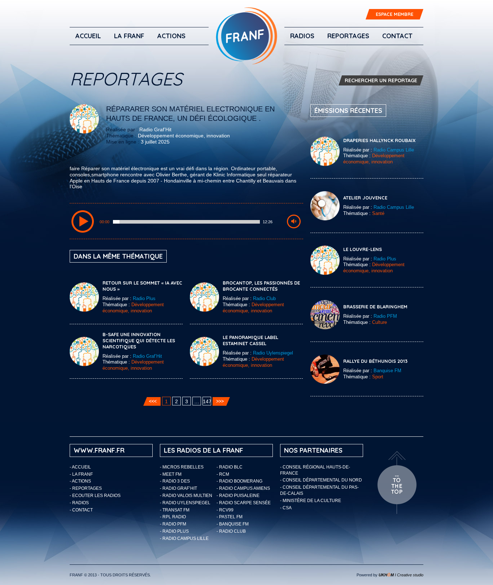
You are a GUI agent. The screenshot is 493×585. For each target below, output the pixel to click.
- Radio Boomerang (239, 481)
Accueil (88, 36)
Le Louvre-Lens (362, 249)
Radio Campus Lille (394, 150)
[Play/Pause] (82, 221)
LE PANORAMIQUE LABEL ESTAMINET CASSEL (250, 340)
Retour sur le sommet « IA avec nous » (142, 286)
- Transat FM (174, 510)
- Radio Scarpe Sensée (244, 502)
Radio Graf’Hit (155, 129)
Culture (379, 322)
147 (207, 401)
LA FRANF (129, 36)
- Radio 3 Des (175, 481)
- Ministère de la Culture (310, 500)
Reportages (348, 36)
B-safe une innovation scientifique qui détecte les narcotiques (138, 340)
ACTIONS (171, 36)
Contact (397, 36)
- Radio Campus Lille (184, 538)
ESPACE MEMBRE (394, 14)
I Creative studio (401, 575)
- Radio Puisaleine (238, 495)
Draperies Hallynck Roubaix (379, 140)
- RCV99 (225, 510)
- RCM (223, 474)
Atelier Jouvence (365, 198)
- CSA (286, 507)
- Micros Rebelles (182, 467)
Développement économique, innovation (184, 135)
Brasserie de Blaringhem (375, 306)
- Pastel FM (230, 516)
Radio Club (264, 298)
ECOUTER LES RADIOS (96, 495)
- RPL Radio (173, 516)
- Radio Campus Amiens (243, 488)
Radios (302, 36)
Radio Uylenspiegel (273, 353)
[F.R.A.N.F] (246, 36)
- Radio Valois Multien (186, 495)
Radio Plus (144, 298)
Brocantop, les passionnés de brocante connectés (261, 286)
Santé (378, 213)
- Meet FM (171, 474)
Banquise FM (387, 370)
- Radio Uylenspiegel (185, 502)
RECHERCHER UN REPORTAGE (381, 80)
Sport (377, 376)
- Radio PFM (173, 524)
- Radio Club (231, 531)
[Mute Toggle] (294, 221)
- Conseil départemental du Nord (321, 480)
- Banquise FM (233, 524)
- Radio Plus (174, 531)
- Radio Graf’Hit (178, 488)
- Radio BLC (230, 467)
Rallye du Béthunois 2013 (375, 361)
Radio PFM (385, 316)
